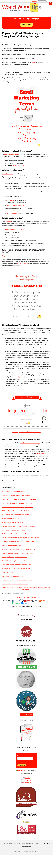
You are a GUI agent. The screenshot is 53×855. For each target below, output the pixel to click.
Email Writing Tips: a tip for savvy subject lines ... (16, 561)
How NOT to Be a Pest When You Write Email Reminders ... (18, 526)
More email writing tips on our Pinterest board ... (15, 584)
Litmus (33, 62)
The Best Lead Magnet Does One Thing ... (13, 530)
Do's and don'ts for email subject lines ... (13, 576)
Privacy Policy (26, 846)
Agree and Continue (42, 1)
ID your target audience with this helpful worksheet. (26, 432)
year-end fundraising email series (15, 205)
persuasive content (22, 263)
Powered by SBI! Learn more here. (26, 597)
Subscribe (22, 765)
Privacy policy (34, 1)
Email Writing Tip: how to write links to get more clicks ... (17, 564)
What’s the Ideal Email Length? (10, 518)
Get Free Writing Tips (26, 714)
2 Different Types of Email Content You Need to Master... (17, 511)
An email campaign (7, 174)
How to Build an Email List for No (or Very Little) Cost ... (17, 507)
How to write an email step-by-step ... (12, 545)
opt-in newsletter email (13, 213)
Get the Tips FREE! (26, 24)
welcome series (10, 200)
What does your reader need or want (30, 443)
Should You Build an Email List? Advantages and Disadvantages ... (20, 499)
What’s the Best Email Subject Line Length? (14, 522)
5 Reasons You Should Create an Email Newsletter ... (16, 495)
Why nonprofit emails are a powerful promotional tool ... (17, 568)
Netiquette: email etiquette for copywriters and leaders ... (17, 580)
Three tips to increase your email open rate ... (14, 557)
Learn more (46, 843)
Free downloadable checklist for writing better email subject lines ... (20, 541)
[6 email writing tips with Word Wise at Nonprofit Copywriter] (26, 320)
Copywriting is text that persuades (11, 256)
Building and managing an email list (14, 229)
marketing (8, 221)
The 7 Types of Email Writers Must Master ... (14, 491)
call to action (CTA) (18, 165)
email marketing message (11, 154)
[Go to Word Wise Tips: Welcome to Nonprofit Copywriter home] (26, 14)
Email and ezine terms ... (9, 572)
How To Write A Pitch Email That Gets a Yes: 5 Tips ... (17, 503)
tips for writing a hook (18, 377)
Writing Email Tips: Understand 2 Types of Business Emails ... (19, 549)
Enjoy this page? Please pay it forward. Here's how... (26, 606)
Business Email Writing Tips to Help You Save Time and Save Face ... (21, 537)
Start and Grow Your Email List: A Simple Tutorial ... (16, 534)
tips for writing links (42, 453)
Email (18, 755)
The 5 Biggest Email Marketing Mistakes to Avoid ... (16, 514)
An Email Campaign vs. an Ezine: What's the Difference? (17, 553)
